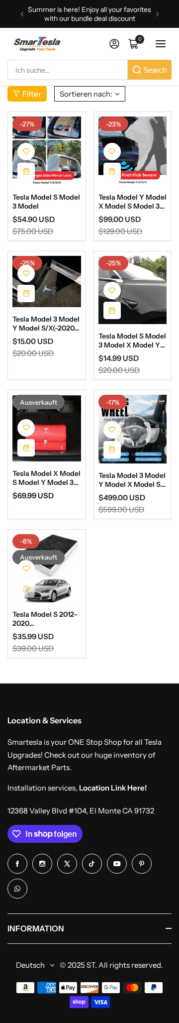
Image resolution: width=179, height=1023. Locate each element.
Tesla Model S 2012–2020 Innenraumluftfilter (45, 619)
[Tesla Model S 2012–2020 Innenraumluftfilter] (46, 568)
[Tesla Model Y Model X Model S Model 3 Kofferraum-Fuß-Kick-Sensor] (132, 150)
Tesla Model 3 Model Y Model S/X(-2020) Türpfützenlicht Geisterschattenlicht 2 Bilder (46, 324)
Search (155, 70)
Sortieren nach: (86, 94)
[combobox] (67, 70)
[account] (114, 44)
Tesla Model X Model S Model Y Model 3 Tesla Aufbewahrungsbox (46, 478)
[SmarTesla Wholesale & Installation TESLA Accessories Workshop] (37, 44)
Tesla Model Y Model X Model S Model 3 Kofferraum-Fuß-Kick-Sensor (132, 202)
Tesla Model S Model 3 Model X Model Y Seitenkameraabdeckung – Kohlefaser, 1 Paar (132, 340)
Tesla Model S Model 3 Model (46, 202)
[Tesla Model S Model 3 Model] (46, 150)
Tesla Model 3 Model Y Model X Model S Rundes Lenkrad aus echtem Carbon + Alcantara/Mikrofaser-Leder (132, 480)
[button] (22, 14)
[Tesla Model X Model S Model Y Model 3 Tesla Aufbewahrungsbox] (46, 428)
